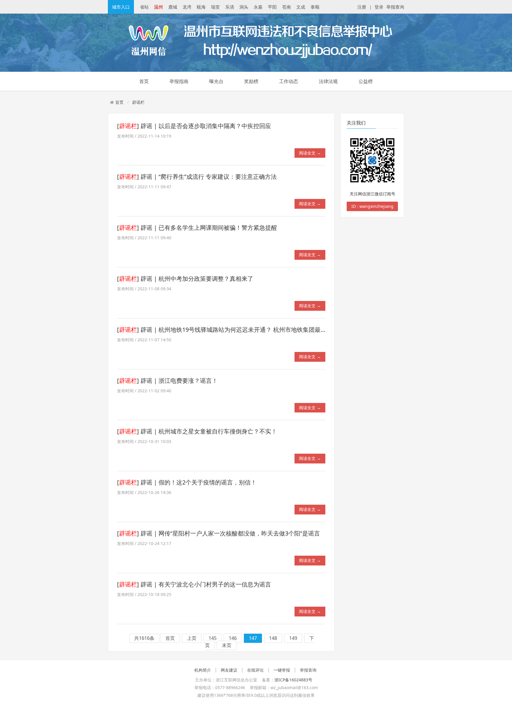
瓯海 (201, 7)
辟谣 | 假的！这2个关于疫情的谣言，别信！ (198, 482)
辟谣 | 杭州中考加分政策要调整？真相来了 (196, 279)
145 (213, 638)
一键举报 (281, 670)
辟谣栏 (138, 102)
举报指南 (178, 81)
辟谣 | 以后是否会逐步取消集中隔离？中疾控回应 (205, 126)
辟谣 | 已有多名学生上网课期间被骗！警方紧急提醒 (208, 228)
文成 (300, 7)
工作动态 (288, 81)
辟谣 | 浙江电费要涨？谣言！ (179, 381)
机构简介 (202, 670)
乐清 (229, 7)
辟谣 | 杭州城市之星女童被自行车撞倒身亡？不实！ (208, 431)
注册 (361, 7)
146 (233, 638)
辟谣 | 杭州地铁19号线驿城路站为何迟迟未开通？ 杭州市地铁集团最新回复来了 (245, 330)
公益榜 (366, 81)
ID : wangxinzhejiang (372, 206)
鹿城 (172, 7)
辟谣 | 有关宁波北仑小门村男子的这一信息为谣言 (205, 584)
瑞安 (215, 7)
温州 (158, 7)
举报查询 (395, 7)
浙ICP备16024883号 (293, 680)
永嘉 (258, 7)
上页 (191, 638)
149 (293, 638)
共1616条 (144, 638)
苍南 (286, 7)
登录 (379, 7)
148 (273, 638)
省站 (144, 7)
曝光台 (216, 81)
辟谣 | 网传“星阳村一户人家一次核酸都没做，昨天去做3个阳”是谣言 (230, 533)
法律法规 (328, 81)
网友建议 (229, 670)
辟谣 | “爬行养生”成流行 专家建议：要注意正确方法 (208, 177)
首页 (144, 81)
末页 (226, 645)
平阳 (272, 7)
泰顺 (315, 7)
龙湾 (187, 7)
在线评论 (255, 670)
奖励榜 (251, 81)
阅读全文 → (310, 153)
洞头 (243, 7)
